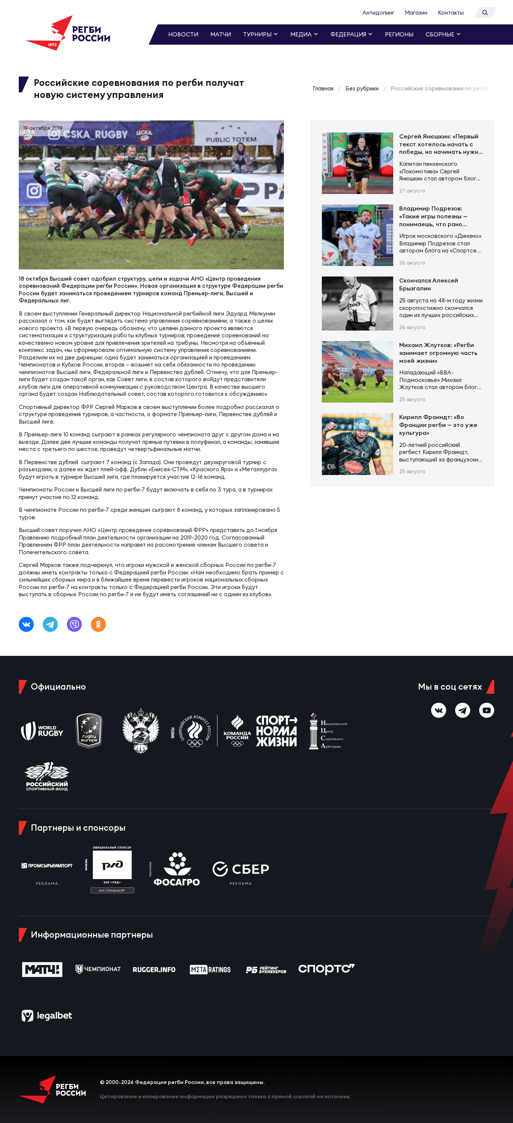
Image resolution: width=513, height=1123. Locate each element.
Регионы (399, 34)
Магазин (416, 12)
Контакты (451, 12)
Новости (183, 34)
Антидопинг (378, 12)
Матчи (220, 34)
